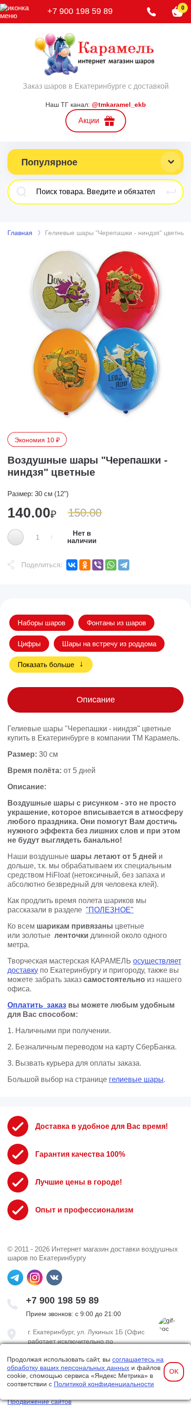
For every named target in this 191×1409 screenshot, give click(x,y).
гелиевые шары (136, 1079)
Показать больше (46, 664)
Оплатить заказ (36, 1005)
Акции (88, 121)
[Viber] (97, 564)
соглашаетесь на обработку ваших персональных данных (85, 1363)
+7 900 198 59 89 (80, 11)
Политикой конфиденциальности (104, 1384)
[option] (95, 334)
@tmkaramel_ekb (119, 104)
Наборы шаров (41, 623)
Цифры (29, 644)
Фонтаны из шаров (116, 623)
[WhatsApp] (110, 564)
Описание (95, 699)
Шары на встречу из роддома (109, 644)
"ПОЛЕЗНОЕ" (110, 910)
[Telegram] (123, 564)
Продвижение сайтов (39, 1401)
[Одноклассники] (84, 564)
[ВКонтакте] (71, 564)
